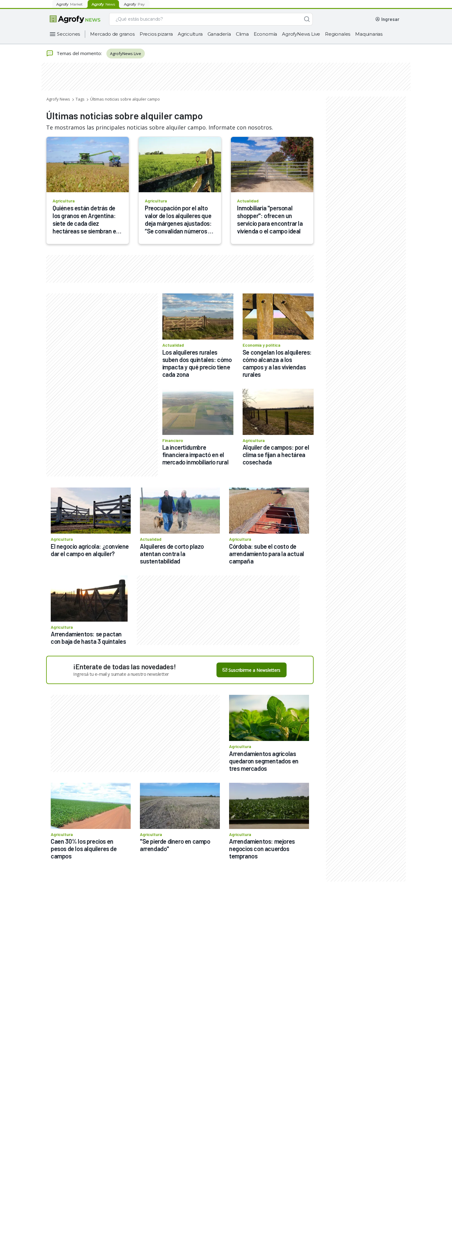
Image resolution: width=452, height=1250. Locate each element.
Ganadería (219, 34)
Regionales (337, 34)
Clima (242, 34)
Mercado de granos (112, 34)
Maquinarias (369, 34)
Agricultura (190, 34)
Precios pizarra (156, 34)
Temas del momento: (79, 53)
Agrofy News (58, 99)
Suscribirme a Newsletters (254, 670)
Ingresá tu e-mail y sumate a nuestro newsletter (121, 674)
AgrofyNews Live (301, 34)
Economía (265, 34)
